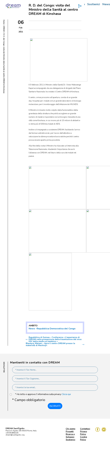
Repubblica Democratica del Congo (56, 328)
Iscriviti (55, 406)
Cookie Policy (83, 438)
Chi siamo (70, 428)
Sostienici (93, 4)
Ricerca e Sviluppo (70, 435)
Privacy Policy (83, 433)
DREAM (4, 29)
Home (4, 22)
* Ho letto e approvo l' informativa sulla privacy (43, 394)
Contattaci (85, 428)
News (32, 328)
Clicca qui (66, 394)
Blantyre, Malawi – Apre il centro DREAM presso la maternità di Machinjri (50, 344)
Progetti (70, 431)
